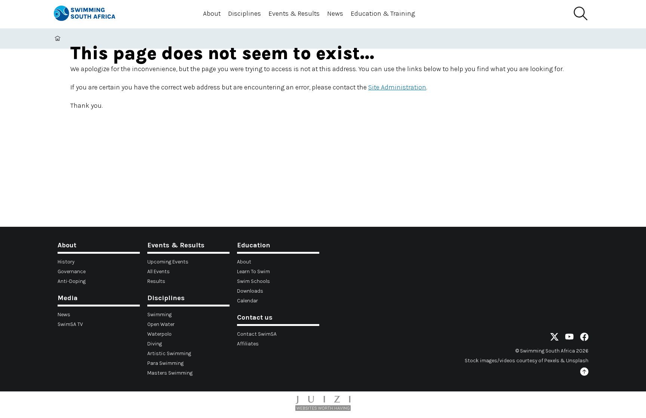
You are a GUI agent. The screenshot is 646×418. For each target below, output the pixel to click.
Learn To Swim (253, 271)
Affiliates (248, 344)
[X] (554, 338)
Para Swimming (165, 363)
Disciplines (244, 13)
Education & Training (383, 13)
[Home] (91, 14)
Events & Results (294, 13)
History (66, 262)
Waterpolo (159, 334)
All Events (158, 271)
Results (156, 281)
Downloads (250, 291)
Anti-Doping (72, 281)
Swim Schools (253, 281)
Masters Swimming (170, 373)
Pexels (551, 360)
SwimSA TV (70, 324)
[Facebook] (584, 338)
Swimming (159, 314)
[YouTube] (569, 338)
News (335, 13)
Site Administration (397, 87)
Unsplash (577, 360)
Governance (72, 271)
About (212, 13)
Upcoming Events (167, 262)
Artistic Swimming (169, 353)
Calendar (247, 301)
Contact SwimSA (257, 334)
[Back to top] (584, 373)
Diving (154, 344)
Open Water (161, 324)
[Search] (580, 14)
